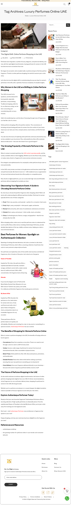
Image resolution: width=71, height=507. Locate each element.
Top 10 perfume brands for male (57, 298)
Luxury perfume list (54, 241)
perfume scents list (54, 261)
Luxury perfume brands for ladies (57, 234)
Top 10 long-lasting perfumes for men (58, 287)
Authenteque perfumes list (56, 172)
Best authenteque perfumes (56, 182)
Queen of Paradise (6, 259)
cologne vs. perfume (54, 213)
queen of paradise (53, 265)
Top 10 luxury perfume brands (56, 291)
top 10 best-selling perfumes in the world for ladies (57, 283)
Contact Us (57, 467)
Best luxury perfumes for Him (56, 199)
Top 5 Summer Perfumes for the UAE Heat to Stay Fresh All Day (63, 37)
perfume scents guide (54, 258)
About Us (44, 471)
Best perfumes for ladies (55, 203)
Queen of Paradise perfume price (57, 272)
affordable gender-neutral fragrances (58, 161)
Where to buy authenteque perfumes (58, 308)
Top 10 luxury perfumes (55, 294)
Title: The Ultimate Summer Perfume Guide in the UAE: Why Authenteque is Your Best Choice (63, 83)
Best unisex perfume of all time (57, 210)
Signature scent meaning (61, 279)
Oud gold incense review (55, 254)
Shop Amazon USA (60, 471)
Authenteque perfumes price (56, 175)
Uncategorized (4, 51)
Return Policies (48, 497)
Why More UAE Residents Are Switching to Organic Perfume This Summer (63, 71)
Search (68, 25)
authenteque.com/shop (9, 429)
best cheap (52, 186)
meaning (66, 248)
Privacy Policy (22, 497)
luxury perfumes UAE (54, 244)
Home (26, 16)
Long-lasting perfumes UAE (56, 227)
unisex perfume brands (55, 305)
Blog (55, 463)
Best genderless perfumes (55, 192)
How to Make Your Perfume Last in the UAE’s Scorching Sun (62, 60)
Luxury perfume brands (55, 230)
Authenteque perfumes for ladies (57, 168)
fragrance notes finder (54, 217)
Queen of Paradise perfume (56, 268)
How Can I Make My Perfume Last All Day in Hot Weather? (62, 96)
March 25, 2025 (16, 58)
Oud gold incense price (55, 251)
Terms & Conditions (35, 497)
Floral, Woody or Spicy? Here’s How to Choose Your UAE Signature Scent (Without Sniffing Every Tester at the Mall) (62, 121)
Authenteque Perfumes (17, 327)
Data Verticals (46, 499)
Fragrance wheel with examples (57, 220)
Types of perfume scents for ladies (57, 301)
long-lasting (52, 223)
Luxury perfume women (55, 248)
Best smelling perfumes (55, 206)
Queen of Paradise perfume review (58, 275)
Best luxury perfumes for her (56, 196)
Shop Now (45, 1)
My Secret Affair (5, 293)
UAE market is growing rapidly (32, 153)
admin (6, 58)
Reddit (50, 279)
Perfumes (45, 467)
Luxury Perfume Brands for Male (57, 237)
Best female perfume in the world (57, 189)
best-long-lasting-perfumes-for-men (58, 179)
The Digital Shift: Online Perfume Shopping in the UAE (21, 54)
